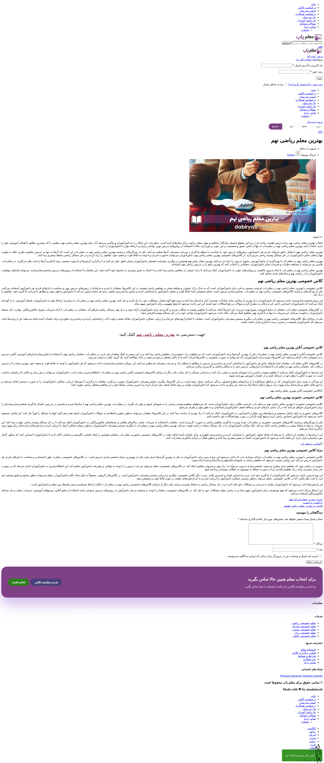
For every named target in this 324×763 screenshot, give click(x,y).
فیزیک (312, 734)
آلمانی (312, 747)
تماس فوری (18, 581)
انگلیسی (311, 728)
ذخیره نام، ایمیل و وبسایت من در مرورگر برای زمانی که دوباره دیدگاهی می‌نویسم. (273, 556)
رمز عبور (316, 71)
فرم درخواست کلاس (46, 582)
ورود (319, 78)
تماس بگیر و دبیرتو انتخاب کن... (299, 755)
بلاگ (320, 131)
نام (320, 549)
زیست (312, 741)
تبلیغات (305, 30)
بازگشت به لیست (313, 502)
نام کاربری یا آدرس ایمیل (308, 65)
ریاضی (312, 731)
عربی (313, 744)
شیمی (312, 738)
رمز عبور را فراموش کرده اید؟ (305, 84)
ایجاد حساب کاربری (306, 59)
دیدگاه (318, 543)
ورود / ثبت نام (315, 121)
